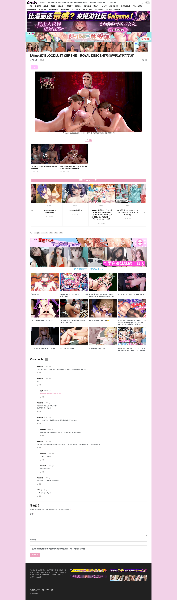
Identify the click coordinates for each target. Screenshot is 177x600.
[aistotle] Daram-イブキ (97, 348)
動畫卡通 (38, 6)
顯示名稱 (33, 540)
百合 (61, 233)
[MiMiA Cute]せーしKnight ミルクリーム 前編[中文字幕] (74, 295)
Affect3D (34, 60)
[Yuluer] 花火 (35, 294)
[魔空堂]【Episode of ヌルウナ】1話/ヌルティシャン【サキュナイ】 (76, 212)
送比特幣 (109, 9)
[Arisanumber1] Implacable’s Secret (43, 348)
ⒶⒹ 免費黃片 (65, 9)
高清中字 (70, 6)
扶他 (56, 233)
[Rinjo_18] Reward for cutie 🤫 (99, 320)
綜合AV (104, 6)
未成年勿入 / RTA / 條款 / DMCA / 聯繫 (41, 590)
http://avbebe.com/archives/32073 (51, 393)
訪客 (41, 391)
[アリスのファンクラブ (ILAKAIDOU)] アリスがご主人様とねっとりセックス (102, 212)
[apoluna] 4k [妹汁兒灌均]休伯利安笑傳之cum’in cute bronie (73, 321)
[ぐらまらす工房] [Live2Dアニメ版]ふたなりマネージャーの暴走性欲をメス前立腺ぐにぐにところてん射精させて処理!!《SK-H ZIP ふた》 (132, 322)
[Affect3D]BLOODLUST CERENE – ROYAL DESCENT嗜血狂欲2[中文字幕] (74, 167)
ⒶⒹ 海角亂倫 (125, 6)
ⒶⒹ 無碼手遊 (98, 9)
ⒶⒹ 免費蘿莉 (53, 9)
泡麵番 (53, 6)
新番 (31, 6)
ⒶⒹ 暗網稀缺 (31, 9)
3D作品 (37, 233)
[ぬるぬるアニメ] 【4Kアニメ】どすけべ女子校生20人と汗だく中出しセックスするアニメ (131, 350)
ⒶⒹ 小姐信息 (113, 6)
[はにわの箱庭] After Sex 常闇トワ (42, 320)
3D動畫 (45, 6)
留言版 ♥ (117, 9)
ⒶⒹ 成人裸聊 (87, 9)
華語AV (96, 6)
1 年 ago (45, 490)
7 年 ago (51, 466)
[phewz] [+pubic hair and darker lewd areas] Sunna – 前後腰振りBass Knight (102, 295)
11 (145, 59)
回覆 (40, 373)
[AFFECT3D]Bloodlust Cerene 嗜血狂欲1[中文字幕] (44, 167)
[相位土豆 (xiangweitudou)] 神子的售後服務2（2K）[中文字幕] (128, 212)
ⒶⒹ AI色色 (42, 9)
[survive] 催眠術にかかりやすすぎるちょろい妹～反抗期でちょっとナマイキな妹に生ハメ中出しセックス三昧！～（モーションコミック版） (50, 214)
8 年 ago (48, 366)
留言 (32, 514)
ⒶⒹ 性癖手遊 (137, 6)
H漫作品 (60, 6)
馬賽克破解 (87, 6)
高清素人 (78, 6)
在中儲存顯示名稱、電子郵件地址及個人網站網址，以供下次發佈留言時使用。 (59, 549)
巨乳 (51, 233)
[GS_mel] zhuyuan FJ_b (67, 348)
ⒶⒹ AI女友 (76, 9)
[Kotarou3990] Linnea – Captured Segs (131, 294)
